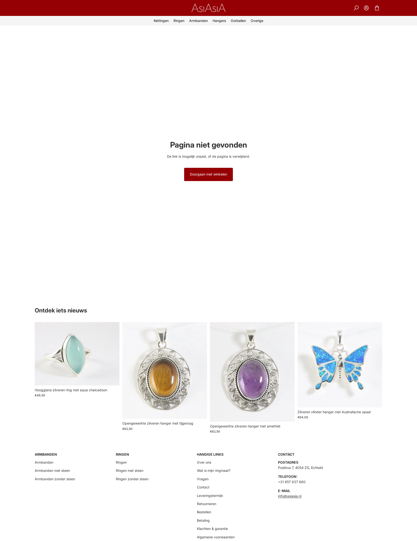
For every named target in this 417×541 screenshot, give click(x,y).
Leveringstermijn (210, 496)
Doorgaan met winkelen (208, 174)
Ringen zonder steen (132, 479)
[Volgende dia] (112, 353)
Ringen (121, 462)
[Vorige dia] (42, 353)
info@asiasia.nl (289, 496)
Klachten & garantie (212, 529)
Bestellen (204, 512)
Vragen (202, 479)
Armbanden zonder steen (55, 479)
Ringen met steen (129, 470)
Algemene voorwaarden (216, 537)
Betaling (203, 520)
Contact (203, 487)
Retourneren (206, 504)
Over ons (204, 462)
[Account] (366, 8)
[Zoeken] (356, 8)
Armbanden (44, 462)
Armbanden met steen (52, 470)
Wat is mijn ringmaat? (213, 470)
